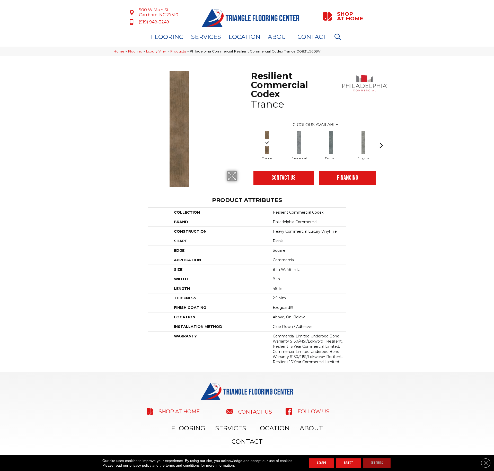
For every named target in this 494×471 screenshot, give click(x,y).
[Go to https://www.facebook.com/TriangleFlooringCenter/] (320, 411)
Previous (248, 137)
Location (244, 36)
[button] (339, 37)
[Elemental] (299, 142)
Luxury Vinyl (156, 51)
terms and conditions (183, 465)
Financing (347, 177)
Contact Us (283, 177)
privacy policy (140, 465)
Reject (348, 463)
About (279, 36)
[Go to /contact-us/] (250, 411)
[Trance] (267, 142)
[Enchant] (331, 142)
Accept (322, 463)
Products (178, 51)
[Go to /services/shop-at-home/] (343, 16)
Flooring (167, 36)
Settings (376, 463)
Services (206, 36)
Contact (312, 36)
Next (381, 137)
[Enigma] (363, 142)
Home (118, 51)
